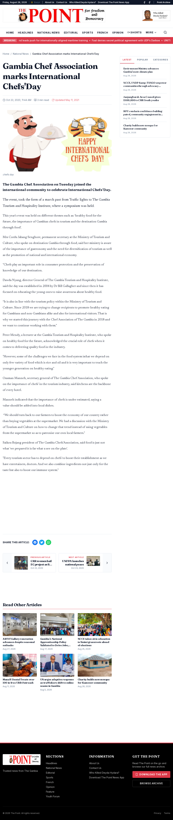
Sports (87, 32)
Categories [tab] (160, 59)
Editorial (71, 32)
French (102, 32)
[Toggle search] (165, 32)
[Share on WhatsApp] (48, 542)
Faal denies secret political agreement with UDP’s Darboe (118, 40)
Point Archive (163, 2)
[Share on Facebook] (35, 542)
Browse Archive (151, 783)
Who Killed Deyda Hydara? (82, 2)
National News (48, 32)
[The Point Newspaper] (149, 2)
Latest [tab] (127, 59)
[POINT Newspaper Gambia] (144, 2)
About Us (49, 2)
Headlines (25, 32)
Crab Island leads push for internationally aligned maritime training (40, 40)
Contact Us (61, 2)
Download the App (153, 774)
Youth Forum (53, 796)
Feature (50, 791)
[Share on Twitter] (41, 542)
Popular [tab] (142, 59)
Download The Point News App (113, 2)
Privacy (157, 813)
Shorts (136, 32)
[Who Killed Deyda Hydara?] (156, 15)
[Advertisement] (57, 505)
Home (10, 32)
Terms (167, 813)
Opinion (117, 32)
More (150, 32)
